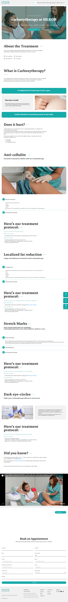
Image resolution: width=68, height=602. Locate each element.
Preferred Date (37, 570)
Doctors (47, 2)
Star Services (39, 2)
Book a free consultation (32, 29)
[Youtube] (61, 591)
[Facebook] (56, 591)
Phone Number (37, 553)
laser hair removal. (32, 305)
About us (43, 2)
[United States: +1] (36, 555)
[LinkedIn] (63, 591)
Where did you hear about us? (7, 564)
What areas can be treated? (9, 199)
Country (3, 559)
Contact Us (58, 2)
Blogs (51, 2)
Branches (54, 2)
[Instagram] (58, 591)
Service (36, 564)
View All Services (59, 512)
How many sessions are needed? (10, 212)
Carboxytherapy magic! (8, 347)
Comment (3, 576)
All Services (42, 589)
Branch (36, 559)
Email (3, 553)
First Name (4, 547)
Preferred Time (4, 570)
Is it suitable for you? (8, 267)
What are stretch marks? (8, 337)
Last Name (37, 547)
